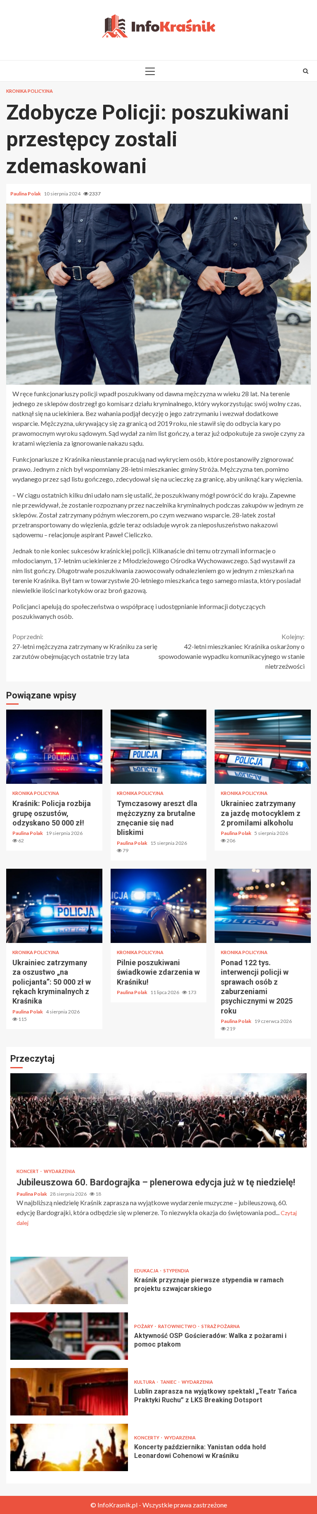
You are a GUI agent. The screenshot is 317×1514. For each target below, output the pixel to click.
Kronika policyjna (29, 91)
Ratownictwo (177, 1326)
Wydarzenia (59, 1171)
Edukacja (146, 1270)
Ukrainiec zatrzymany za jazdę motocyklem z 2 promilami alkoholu (263, 747)
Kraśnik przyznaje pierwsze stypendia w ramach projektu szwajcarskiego (69, 1280)
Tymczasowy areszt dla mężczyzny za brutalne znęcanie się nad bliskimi (159, 747)
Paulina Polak (26, 193)
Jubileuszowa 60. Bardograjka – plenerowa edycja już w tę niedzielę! (158, 1110)
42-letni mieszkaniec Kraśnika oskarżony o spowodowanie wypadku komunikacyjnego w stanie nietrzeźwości (231, 651)
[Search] (305, 71)
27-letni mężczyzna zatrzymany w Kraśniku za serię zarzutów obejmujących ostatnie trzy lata (84, 646)
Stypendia (176, 1270)
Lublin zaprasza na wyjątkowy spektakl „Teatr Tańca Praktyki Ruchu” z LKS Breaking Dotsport (69, 1391)
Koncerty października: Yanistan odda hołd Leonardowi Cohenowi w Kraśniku (69, 1447)
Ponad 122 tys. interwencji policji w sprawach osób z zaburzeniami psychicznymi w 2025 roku (263, 906)
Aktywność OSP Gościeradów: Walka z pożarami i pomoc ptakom (69, 1336)
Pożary (144, 1326)
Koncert (28, 1171)
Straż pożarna (220, 1326)
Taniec (168, 1382)
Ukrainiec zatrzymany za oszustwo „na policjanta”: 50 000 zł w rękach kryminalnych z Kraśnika (54, 906)
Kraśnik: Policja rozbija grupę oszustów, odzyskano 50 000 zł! (54, 747)
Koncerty (147, 1437)
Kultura (145, 1382)
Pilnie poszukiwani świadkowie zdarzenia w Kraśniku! (159, 906)
